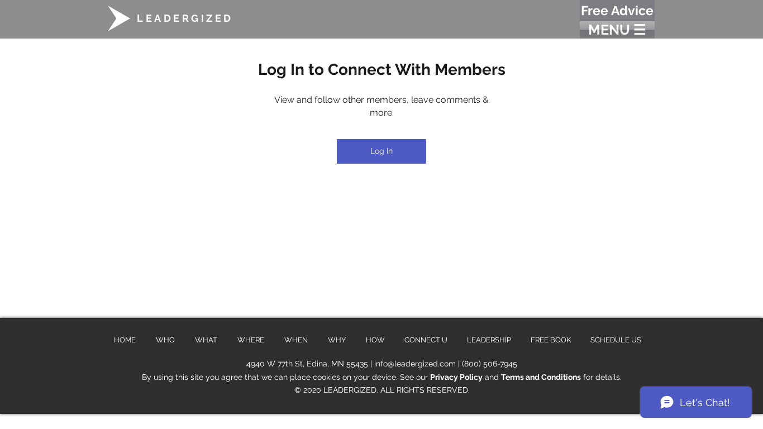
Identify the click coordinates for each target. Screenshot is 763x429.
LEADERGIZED (185, 18)
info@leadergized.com (415, 363)
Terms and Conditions (541, 377)
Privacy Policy (456, 377)
